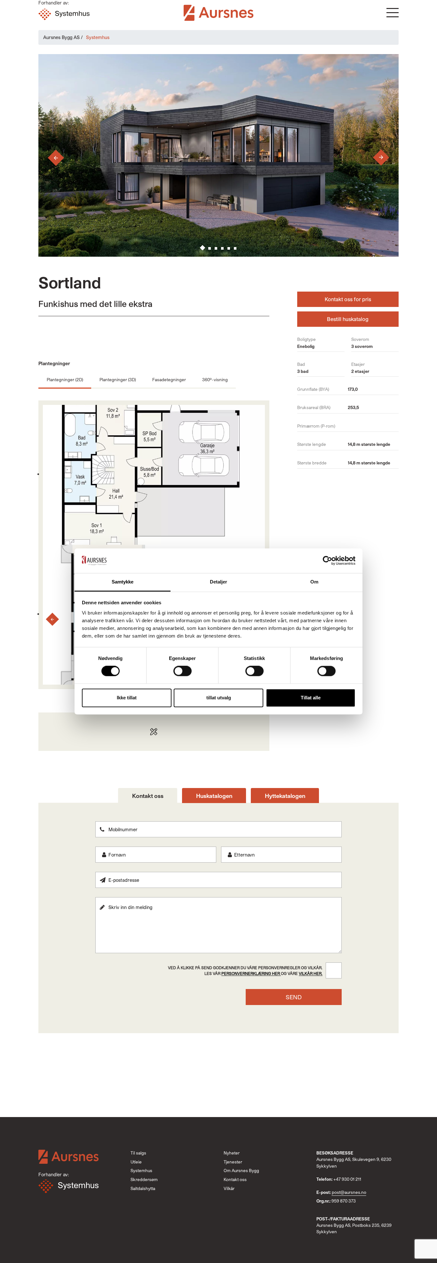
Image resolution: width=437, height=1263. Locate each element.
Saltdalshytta (143, 1188)
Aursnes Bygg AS (61, 37)
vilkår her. (310, 973)
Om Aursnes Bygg (241, 1170)
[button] (392, 12)
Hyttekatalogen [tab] (285, 795)
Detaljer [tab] (218, 581)
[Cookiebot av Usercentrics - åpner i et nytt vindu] (327, 561)
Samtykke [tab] (123, 581)
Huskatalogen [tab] (214, 795)
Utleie (136, 1161)
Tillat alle (311, 697)
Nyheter (232, 1152)
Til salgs (138, 1152)
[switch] (182, 671)
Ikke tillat (127, 697)
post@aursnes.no (349, 1192)
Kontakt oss (235, 1179)
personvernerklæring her (251, 973)
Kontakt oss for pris (348, 299)
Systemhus (141, 1170)
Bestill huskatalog (348, 319)
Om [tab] (314, 581)
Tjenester (233, 1161)
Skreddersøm (144, 1179)
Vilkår (229, 1188)
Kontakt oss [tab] (147, 795)
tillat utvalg (218, 697)
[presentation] (50, 157)
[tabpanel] (218, 913)
